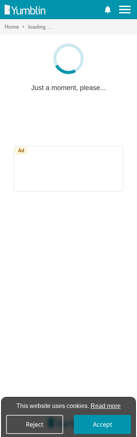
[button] (107, 9)
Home (12, 27)
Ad (21, 150)
